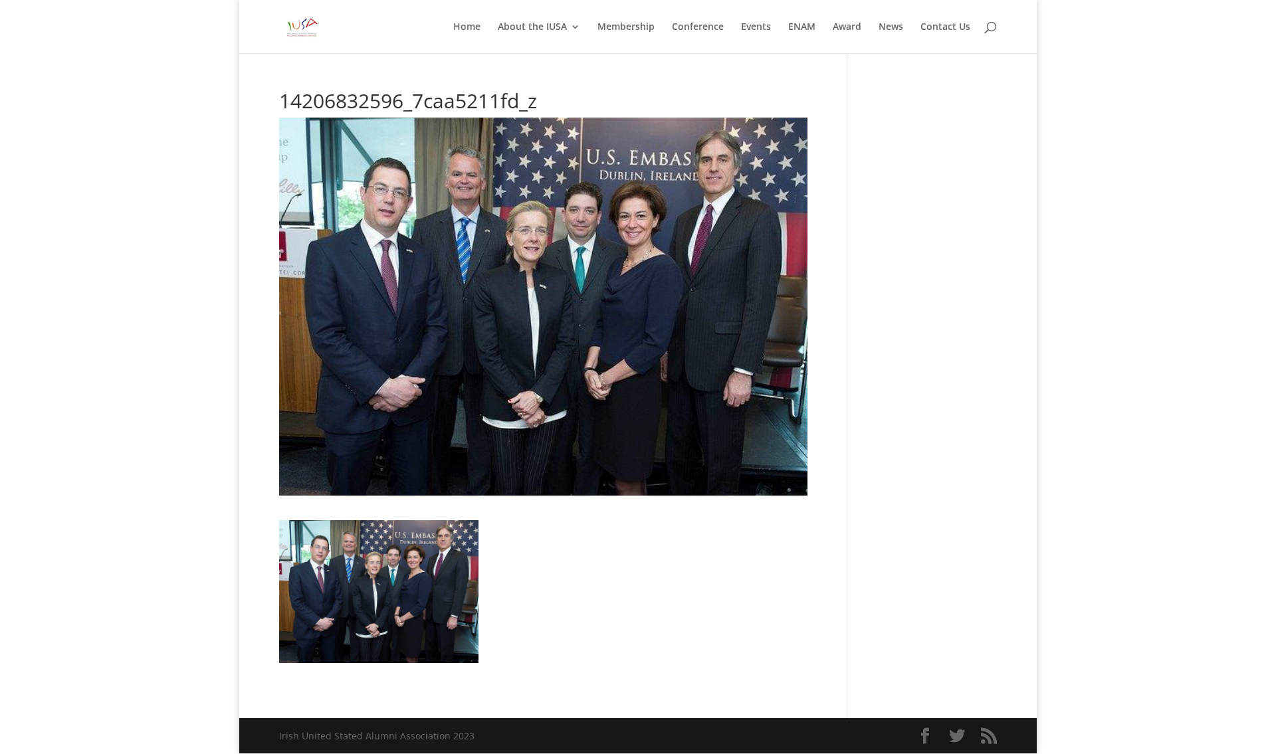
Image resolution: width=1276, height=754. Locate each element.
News (891, 27)
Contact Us (945, 27)
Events (756, 27)
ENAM (801, 27)
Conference (698, 27)
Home (466, 27)
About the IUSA (532, 27)
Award (847, 27)
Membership (626, 27)
